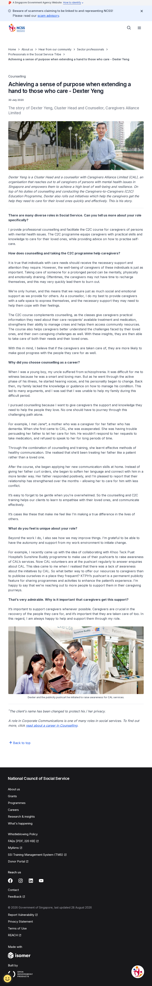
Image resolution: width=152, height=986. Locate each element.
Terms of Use (17, 928)
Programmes (17, 803)
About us (27, 49)
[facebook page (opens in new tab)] (10, 880)
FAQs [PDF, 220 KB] (21, 841)
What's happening (20, 823)
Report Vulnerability (21, 915)
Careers (13, 810)
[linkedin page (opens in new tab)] (30, 880)
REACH (14, 935)
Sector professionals (90, 49)
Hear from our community (55, 49)
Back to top (21, 743)
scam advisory (48, 16)
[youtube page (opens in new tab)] (41, 880)
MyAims (15, 848)
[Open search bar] (129, 28)
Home (12, 49)
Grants (12, 796)
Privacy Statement (20, 921)
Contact (13, 890)
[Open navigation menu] (139, 28)
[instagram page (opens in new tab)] (20, 880)
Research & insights (21, 816)
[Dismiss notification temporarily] (141, 11)
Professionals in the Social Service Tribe (34, 54)
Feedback (16, 897)
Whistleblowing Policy (23, 834)
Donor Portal (18, 861)
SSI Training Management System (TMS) (35, 855)
